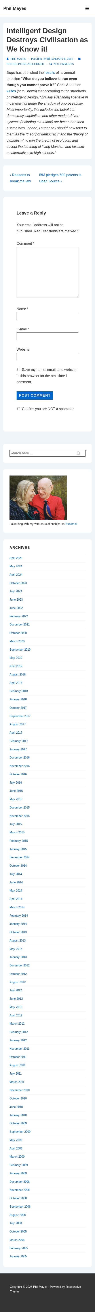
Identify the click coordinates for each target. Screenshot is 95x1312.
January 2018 (18, 699)
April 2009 (16, 1148)
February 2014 (19, 915)
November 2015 (20, 816)
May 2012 (16, 1007)
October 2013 (18, 932)
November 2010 (20, 1090)
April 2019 (16, 666)
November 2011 (19, 1048)
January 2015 (18, 849)
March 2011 (17, 1082)
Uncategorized (32, 64)
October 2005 (18, 1231)
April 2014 (16, 899)
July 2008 (16, 1223)
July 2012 (16, 990)
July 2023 (16, 591)
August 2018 (18, 674)
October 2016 (18, 774)
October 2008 (18, 1198)
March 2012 (17, 1023)
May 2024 (16, 566)
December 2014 (20, 857)
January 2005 (18, 1256)
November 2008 (20, 1190)
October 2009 (18, 1123)
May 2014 (16, 890)
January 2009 (18, 1173)
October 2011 (18, 1056)
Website (23, 349)
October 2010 (18, 1098)
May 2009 (16, 1140)
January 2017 (18, 749)
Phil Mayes (14, 8)
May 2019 (16, 657)
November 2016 (20, 766)
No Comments (64, 64)
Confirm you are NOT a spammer (47, 409)
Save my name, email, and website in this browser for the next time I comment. (46, 376)
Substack (71, 524)
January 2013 (18, 957)
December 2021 (20, 624)
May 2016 (16, 799)
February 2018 (19, 691)
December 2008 (20, 1181)
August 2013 (18, 940)
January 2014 (18, 923)
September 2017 (20, 716)
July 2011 (16, 1073)
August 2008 (18, 1215)
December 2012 (20, 965)
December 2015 (20, 807)
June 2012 (16, 998)
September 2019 (20, 649)
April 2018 (16, 683)
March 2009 (17, 1156)
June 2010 (16, 1106)
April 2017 (16, 732)
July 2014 (16, 874)
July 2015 (16, 824)
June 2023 (16, 599)
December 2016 (20, 757)
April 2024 (16, 574)
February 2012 (19, 1032)
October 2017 (18, 707)
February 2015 (19, 840)
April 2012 (16, 1015)
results (50, 72)
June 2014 (16, 882)
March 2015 (17, 832)
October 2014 (18, 865)
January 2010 (18, 1115)
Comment (25, 243)
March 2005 (17, 1240)
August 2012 (18, 982)
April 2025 (16, 558)
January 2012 (18, 1040)
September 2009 (20, 1131)
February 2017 (19, 741)
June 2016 (16, 790)
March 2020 (17, 641)
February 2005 (19, 1248)
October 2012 (18, 973)
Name (21, 309)
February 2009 (19, 1165)
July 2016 (16, 782)
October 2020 (18, 633)
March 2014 (17, 907)
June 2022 (16, 608)
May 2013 (16, 949)
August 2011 (17, 1065)
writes (11, 91)
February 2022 (19, 616)
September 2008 (20, 1206)
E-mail (22, 329)
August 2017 (18, 724)
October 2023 (18, 583)
